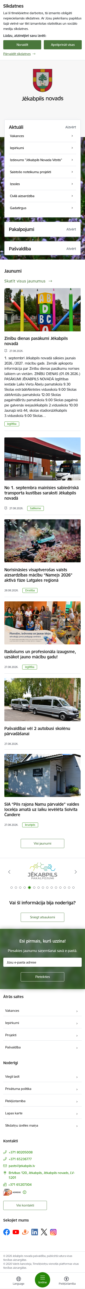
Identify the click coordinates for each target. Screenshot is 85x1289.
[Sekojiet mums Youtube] (16, 1231)
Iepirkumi (12, 1023)
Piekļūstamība (15, 1101)
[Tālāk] (76, 872)
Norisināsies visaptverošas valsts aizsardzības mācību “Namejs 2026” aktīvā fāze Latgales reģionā (38, 575)
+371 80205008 (21, 1152)
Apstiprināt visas (63, 45)
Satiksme (35, 508)
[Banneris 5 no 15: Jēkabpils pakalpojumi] (42, 872)
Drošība (30, 590)
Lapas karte (13, 1113)
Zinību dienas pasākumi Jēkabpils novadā (36, 341)
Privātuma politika (18, 1089)
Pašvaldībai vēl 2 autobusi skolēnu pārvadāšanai (37, 731)
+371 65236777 (20, 1159)
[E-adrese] (12, 1192)
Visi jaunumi (42, 843)
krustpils (30, 824)
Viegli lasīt (12, 1076)
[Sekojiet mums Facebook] (6, 1232)
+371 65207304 (20, 1184)
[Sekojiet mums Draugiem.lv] (25, 1232)
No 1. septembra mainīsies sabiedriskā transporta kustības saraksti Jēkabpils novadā (41, 493)
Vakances (12, 1010)
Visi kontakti (25, 1205)
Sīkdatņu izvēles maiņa (21, 1125)
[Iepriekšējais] (9, 872)
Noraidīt (22, 45)
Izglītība (11, 423)
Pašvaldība (13, 1047)
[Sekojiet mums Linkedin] (34, 1232)
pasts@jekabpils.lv (22, 1166)
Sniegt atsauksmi (42, 917)
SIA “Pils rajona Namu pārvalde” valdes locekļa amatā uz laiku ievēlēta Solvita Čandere (41, 809)
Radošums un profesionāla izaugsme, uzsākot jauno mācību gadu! (40, 654)
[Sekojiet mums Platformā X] (44, 1232)
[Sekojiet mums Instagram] (53, 1232)
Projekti (10, 1035)
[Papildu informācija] (24, 1192)
